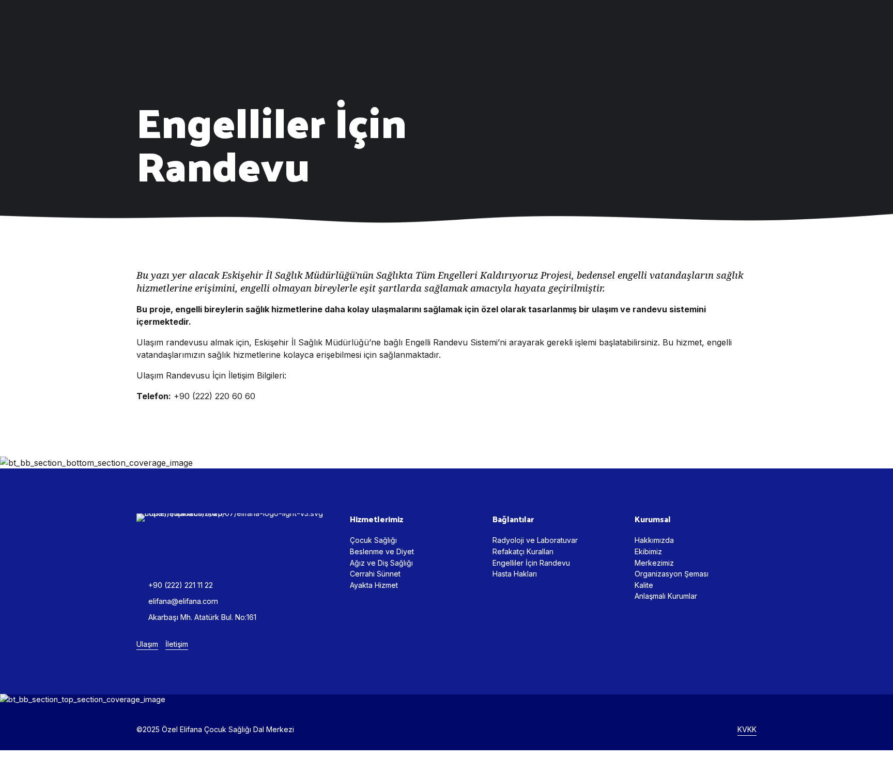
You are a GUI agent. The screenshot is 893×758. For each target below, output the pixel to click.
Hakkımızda (654, 540)
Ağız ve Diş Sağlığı (381, 562)
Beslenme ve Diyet (382, 551)
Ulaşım (147, 644)
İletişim (176, 644)
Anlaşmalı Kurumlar (666, 596)
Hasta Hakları (514, 573)
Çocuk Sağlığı (373, 540)
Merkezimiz (654, 562)
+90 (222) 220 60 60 (214, 396)
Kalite (644, 585)
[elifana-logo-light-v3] (232, 537)
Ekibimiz (648, 551)
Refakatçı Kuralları (522, 551)
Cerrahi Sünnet (375, 573)
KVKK (747, 729)
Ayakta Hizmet (374, 585)
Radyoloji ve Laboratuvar (535, 540)
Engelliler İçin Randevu (531, 562)
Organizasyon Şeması (672, 573)
